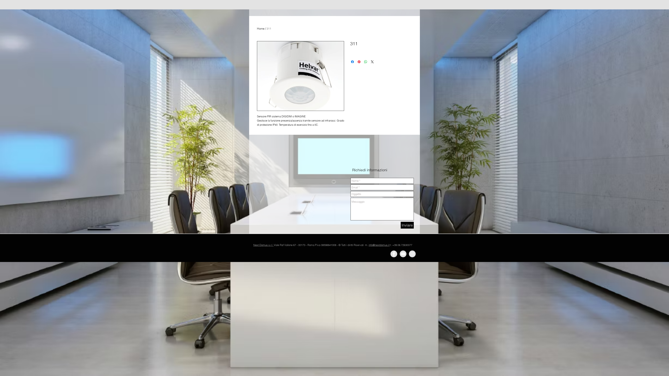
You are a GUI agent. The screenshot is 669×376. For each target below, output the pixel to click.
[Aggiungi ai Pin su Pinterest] (359, 62)
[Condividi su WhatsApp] (366, 62)
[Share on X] (372, 62)
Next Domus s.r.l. (263, 245)
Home (260, 28)
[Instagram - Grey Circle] (412, 253)
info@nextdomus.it (379, 245)
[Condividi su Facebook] (352, 62)
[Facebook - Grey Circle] (393, 253)
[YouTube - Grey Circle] (403, 253)
